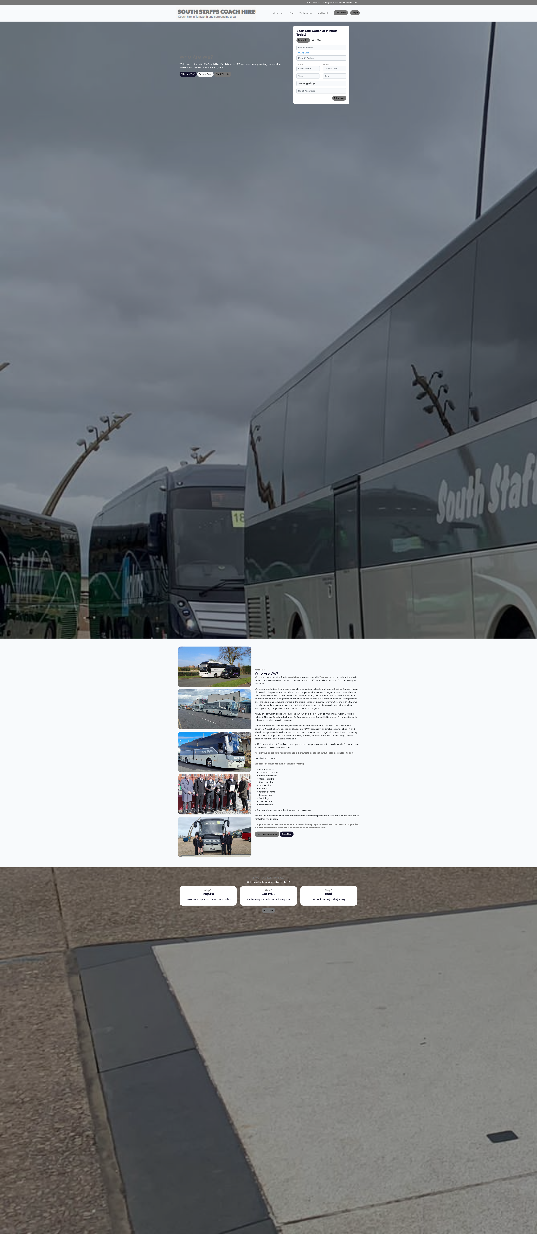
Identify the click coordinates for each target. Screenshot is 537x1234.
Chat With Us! (222, 74)
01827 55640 (314, 2)
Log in (355, 12)
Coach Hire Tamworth (266, 758)
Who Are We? (188, 74)
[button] (278, 13)
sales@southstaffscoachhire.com (340, 2)
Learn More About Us (267, 834)
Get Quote (340, 12)
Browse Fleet (205, 74)
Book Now (287, 834)
